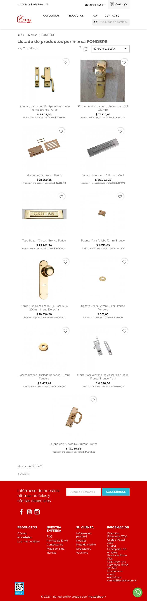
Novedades (24, 537)
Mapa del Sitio (55, 548)
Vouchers (82, 552)
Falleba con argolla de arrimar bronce (73, 444)
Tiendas (51, 552)
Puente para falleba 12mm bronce (103, 240)
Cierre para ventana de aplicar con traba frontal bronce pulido (44, 108)
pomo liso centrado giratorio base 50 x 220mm (103, 108)
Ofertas (22, 533)
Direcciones (83, 548)
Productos (76, 15)
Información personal (83, 535)
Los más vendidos (28, 541)
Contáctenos (55, 544)
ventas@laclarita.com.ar (122, 580)
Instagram (37, 511)
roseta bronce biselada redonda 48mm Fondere (44, 376)
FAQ (94, 15)
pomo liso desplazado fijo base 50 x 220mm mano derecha (44, 307)
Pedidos (81, 540)
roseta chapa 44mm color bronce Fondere (103, 307)
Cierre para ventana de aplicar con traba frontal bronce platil (103, 376)
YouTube (29, 511)
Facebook (21, 511)
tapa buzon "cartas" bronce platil (103, 175)
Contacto (112, 15)
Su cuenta (85, 527)
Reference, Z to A (110, 49)
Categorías (51, 15)
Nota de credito (86, 544)
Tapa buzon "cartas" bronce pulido (44, 240)
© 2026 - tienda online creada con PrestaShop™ (73, 596)
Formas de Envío (57, 540)
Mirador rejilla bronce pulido (44, 175)
